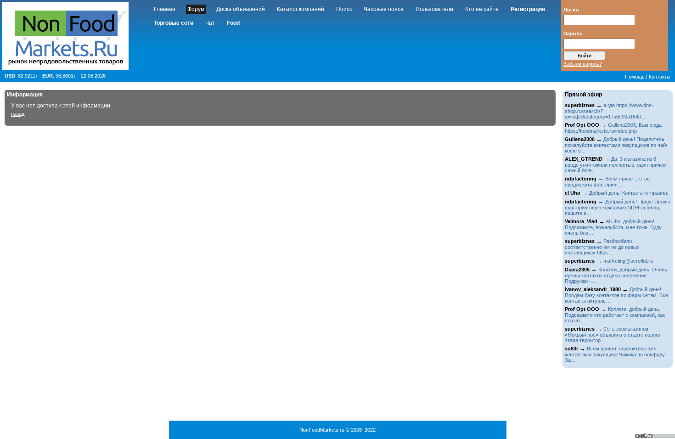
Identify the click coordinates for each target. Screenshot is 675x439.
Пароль (573, 33)
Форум (195, 9)
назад (17, 114)
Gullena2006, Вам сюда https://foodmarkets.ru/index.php (613, 128)
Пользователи (434, 9)
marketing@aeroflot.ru (628, 261)
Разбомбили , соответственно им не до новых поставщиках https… (602, 246)
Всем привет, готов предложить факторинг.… (607, 181)
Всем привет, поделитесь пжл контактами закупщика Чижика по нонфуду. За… (615, 354)
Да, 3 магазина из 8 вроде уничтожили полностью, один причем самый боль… (616, 164)
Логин (571, 9)
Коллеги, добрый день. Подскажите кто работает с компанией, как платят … (615, 314)
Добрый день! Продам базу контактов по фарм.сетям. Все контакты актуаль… (616, 295)
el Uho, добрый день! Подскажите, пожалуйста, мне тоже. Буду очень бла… (613, 227)
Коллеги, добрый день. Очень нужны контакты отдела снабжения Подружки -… (616, 275)
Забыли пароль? (582, 64)
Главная (164, 9)
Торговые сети (173, 23)
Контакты (659, 76)
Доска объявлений (240, 9)
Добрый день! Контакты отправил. (628, 193)
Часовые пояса (384, 9)
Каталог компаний (300, 9)
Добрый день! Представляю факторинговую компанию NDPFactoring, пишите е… (617, 207)
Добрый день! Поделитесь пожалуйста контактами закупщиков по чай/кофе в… (616, 144)
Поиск (344, 9)
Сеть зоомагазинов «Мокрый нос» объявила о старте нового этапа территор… (612, 334)
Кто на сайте (482, 9)
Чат (210, 23)
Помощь (635, 76)
